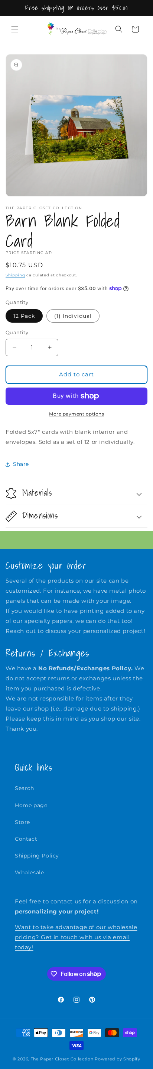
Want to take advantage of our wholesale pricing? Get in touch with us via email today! (76, 937)
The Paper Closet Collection (62, 1059)
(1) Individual (73, 316)
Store (22, 822)
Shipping (15, 275)
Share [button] (21, 464)
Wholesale (29, 872)
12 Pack (24, 316)
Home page (31, 805)
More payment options (76, 414)
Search (24, 788)
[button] (15, 29)
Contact (26, 839)
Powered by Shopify (117, 1059)
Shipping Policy (37, 855)
